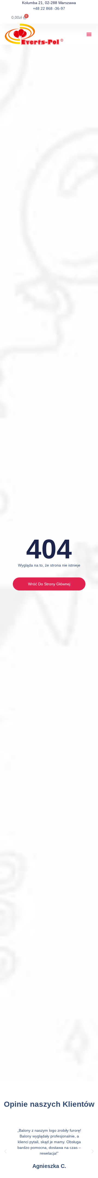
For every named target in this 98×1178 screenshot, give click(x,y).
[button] (89, 34)
